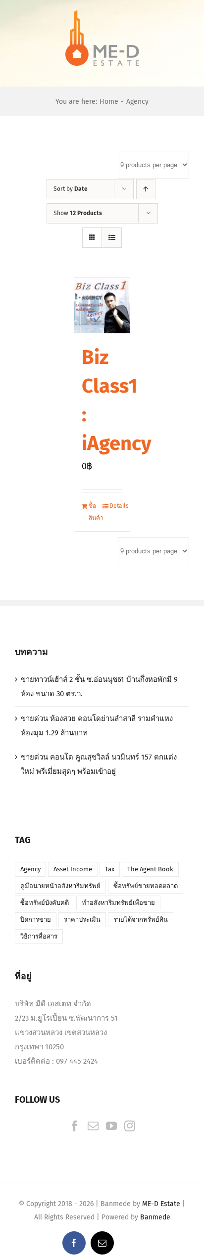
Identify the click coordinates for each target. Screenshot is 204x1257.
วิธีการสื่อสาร (38, 936)
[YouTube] (111, 1126)
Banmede (155, 1217)
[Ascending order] (145, 189)
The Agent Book (150, 869)
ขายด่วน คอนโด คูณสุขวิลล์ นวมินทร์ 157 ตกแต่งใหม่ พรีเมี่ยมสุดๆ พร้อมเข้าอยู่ (99, 764)
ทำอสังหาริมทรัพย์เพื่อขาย (118, 902)
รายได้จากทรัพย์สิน (140, 919)
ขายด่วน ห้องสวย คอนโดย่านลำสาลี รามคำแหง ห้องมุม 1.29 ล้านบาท (97, 725)
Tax (109, 869)
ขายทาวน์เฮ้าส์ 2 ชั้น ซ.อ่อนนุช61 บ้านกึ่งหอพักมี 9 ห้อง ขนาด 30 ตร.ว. (99, 686)
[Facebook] (74, 1126)
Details (115, 505)
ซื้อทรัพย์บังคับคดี (44, 902)
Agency (30, 869)
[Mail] (93, 1126)
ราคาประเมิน (82, 919)
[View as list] (111, 237)
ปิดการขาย (35, 919)
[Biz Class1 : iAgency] (102, 305)
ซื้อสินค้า (95, 511)
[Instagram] (129, 1126)
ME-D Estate (161, 1204)
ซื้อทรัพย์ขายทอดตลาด (145, 886)
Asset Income (72, 869)
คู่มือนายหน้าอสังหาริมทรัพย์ (60, 886)
